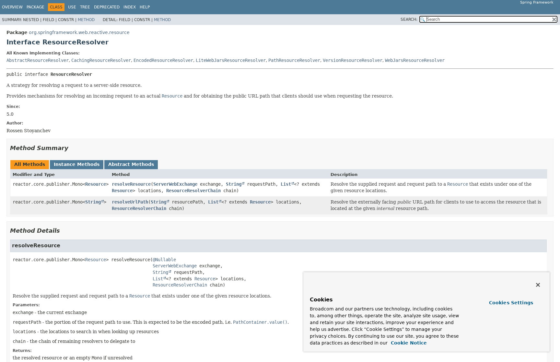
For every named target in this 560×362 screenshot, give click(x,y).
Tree (85, 7)
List (286, 184)
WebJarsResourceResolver (415, 60)
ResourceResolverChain (193, 190)
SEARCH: (409, 19)
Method (86, 20)
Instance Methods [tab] (76, 164)
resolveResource (131, 184)
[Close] (538, 285)
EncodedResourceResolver (163, 60)
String (233, 184)
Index (129, 7)
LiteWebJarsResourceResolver (231, 60)
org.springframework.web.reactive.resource (79, 32)
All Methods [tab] (29, 164)
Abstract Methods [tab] (131, 164)
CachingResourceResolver (101, 60)
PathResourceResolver (294, 60)
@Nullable (164, 259)
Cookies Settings (511, 302)
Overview (12, 7)
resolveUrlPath (130, 201)
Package (35, 7)
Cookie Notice (408, 342)
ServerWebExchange (175, 184)
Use (72, 7)
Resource (95, 184)
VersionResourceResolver (352, 60)
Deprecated (107, 7)
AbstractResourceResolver (37, 60)
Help (145, 7)
